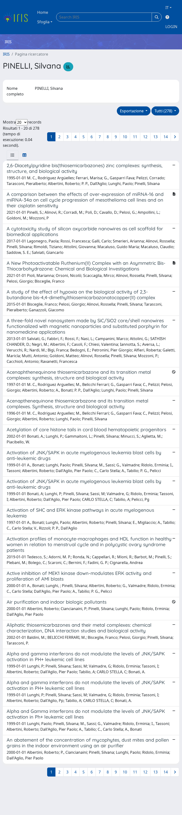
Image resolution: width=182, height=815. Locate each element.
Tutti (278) (164, 111)
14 (166, 136)
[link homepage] (17, 17)
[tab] (12, 155)
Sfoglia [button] (43, 21)
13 (155, 136)
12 (145, 136)
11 (135, 136)
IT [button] (167, 7)
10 (125, 136)
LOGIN (171, 26)
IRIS (6, 54)
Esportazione (132, 111)
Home (42, 12)
